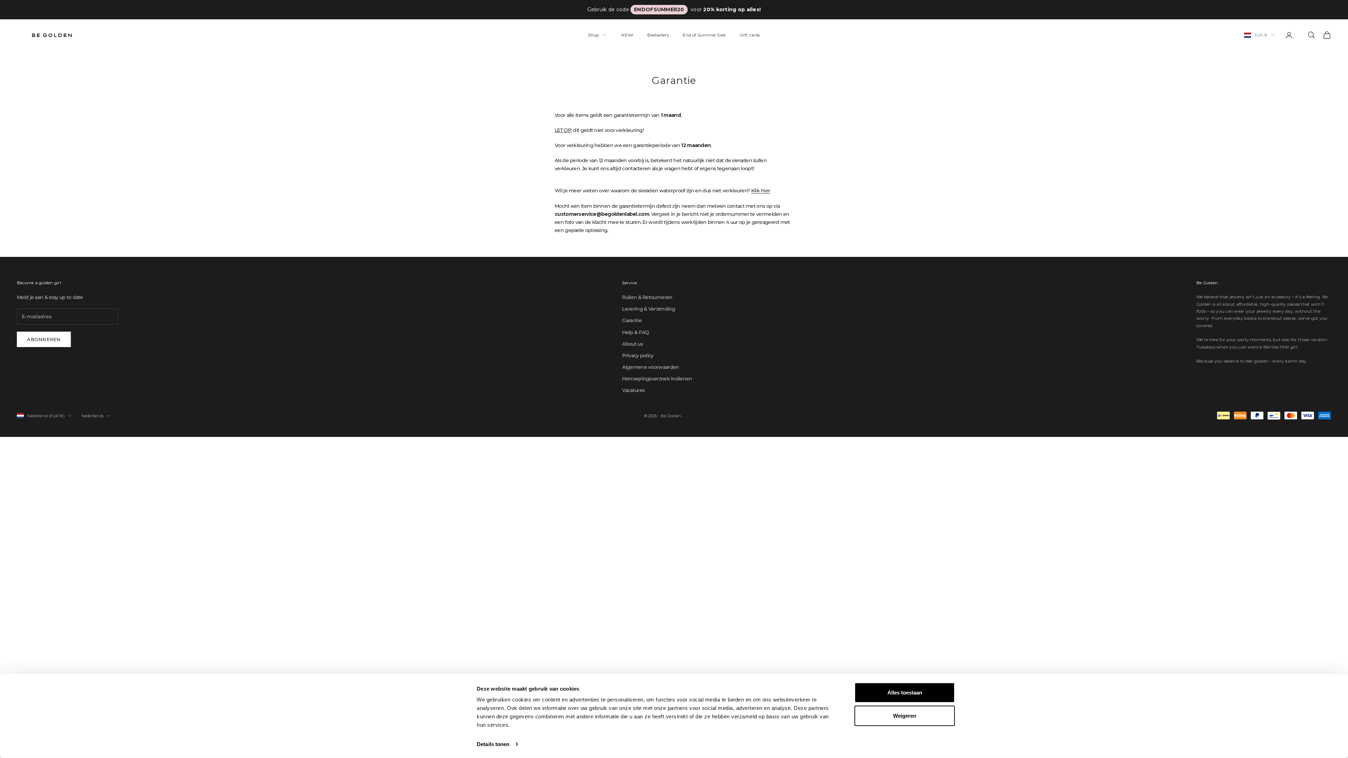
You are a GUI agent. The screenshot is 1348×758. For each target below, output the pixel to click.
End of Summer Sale (704, 35)
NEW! (627, 35)
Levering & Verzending (648, 309)
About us (632, 344)
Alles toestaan (904, 693)
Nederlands (92, 415)
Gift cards (750, 35)
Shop (593, 35)
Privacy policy (637, 355)
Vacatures (633, 390)
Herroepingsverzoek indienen (657, 378)
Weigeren (904, 715)
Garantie (631, 320)
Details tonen (493, 744)
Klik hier (760, 190)
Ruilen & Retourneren (647, 297)
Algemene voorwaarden (650, 367)
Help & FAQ (635, 332)
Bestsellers (658, 35)
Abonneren (44, 339)
